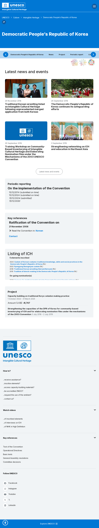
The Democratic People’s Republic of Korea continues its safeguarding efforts (72, 107)
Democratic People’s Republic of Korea (27, 54)
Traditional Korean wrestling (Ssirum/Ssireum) (33, 269)
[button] (4, 23)
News (51, 54)
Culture (16, 17)
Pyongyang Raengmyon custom (27, 266)
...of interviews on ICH (12, 423)
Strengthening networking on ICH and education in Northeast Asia (70, 147)
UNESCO (5, 17)
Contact (13, 236)
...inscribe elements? (11, 383)
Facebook (13, 483)
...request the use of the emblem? (17, 395)
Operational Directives (12, 450)
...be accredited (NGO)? (13, 391)
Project (62, 54)
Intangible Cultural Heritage (14, 9)
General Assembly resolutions (15, 458)
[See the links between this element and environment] (83, 62)
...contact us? (8, 399)
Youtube (12, 494)
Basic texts (7, 454)
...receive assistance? (12, 380)
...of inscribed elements (13, 419)
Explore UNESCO (47, 524)
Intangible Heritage (31, 17)
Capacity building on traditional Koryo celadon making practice (38, 296)
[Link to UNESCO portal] (33, 5)
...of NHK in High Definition (14, 426)
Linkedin (12, 505)
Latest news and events (49, 171)
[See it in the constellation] (75, 62)
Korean (39, 230)
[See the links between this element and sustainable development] (91, 62)
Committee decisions (12, 462)
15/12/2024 (14, 198)
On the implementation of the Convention (39, 188)
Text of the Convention (13, 447)
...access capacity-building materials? (18, 387)
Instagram (13, 488)
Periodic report (76, 54)
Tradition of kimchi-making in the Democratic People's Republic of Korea (44, 271)
